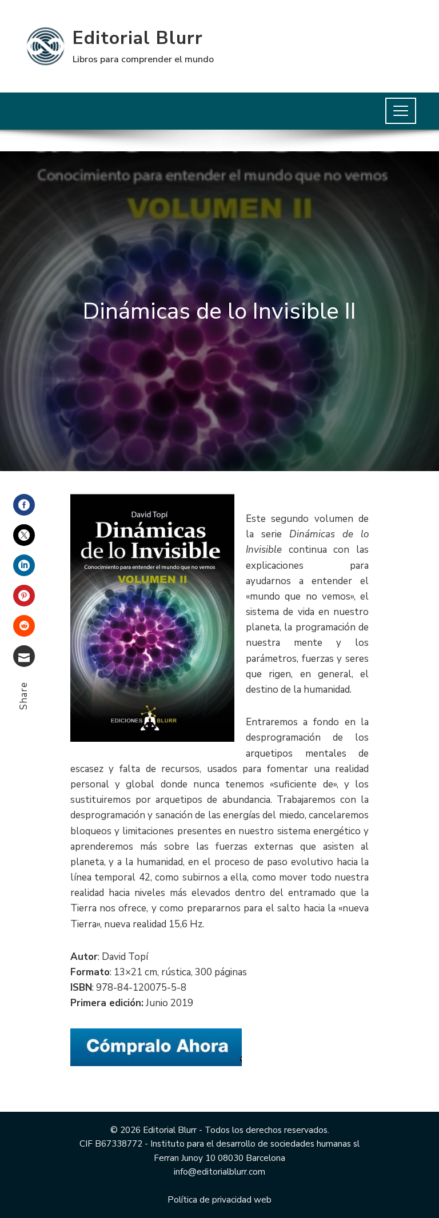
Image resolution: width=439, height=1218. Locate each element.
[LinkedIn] (24, 565)
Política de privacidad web (219, 1199)
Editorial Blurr (138, 38)
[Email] (24, 656)
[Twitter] (24, 535)
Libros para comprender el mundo (143, 59)
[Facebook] (24, 505)
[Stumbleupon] (24, 626)
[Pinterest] (24, 595)
